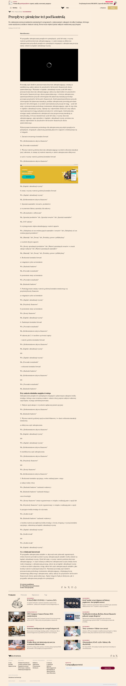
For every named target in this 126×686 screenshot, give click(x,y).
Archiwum (35, 668)
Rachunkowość (27, 11)
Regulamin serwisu (23, 666)
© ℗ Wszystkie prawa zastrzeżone (29, 586)
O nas (10, 662)
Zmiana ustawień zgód (24, 664)
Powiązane (12, 595)
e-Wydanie (103, 8)
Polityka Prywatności (23, 662)
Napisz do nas (12, 666)
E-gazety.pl (50, 664)
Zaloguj (113, 8)
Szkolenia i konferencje (14, 677)
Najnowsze (35, 595)
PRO (67, 8)
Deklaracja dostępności (24, 669)
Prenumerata (36, 666)
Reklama (35, 662)
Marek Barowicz (24, 33)
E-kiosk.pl (49, 662)
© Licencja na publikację (27, 584)
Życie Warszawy (51, 673)
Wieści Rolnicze (51, 671)
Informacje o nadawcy (24, 668)
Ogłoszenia (36, 664)
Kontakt (10, 664)
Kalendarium (22, 681)
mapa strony (11, 681)
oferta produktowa (35, 681)
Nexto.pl (49, 666)
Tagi (45, 595)
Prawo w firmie (18, 11)
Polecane (24, 595)
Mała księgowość (51, 668)
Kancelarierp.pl (51, 669)
